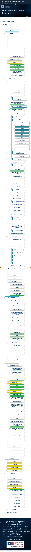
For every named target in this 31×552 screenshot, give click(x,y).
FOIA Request (17, 497)
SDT (22, 146)
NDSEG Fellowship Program (17, 411)
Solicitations (17, 352)
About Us (12, 33)
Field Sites (14, 236)
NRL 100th (17, 68)
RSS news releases (12, 512)
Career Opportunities (14, 365)
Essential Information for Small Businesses (17, 332)
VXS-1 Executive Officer (20, 252)
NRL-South (17, 243)
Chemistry (17, 95)
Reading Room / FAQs (17, 494)
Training (17, 449)
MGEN (22, 128)
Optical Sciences (17, 183)
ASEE (17, 388)
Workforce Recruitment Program (17, 436)
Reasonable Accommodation (17, 56)
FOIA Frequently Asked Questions (17, 491)
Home (5, 24)
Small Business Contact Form (17, 339)
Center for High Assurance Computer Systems (19, 153)
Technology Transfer (14, 300)
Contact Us (12, 473)
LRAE (17, 335)
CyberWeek (14, 464)
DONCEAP (17, 452)
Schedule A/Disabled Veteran (17, 379)
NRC (17, 385)
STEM (12, 458)
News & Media (12, 268)
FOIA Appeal (17, 506)
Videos (14, 278)
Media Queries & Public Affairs (14, 477)
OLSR (22, 137)
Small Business (14, 328)
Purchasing (17, 349)
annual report (17, 290)
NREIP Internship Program (17, 414)
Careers (12, 362)
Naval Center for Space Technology (17, 173)
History (14, 62)
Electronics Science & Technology (17, 110)
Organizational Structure (14, 39)
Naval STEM (14, 470)
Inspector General (14, 43)
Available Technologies (17, 325)
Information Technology (17, 113)
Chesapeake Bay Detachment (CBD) (17, 240)
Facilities (15, 222)
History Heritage (19, 116)
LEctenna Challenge (14, 467)
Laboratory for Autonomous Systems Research (17, 226)
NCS (20, 119)
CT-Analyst (19, 106)
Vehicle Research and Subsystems (19, 218)
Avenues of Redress (17, 49)
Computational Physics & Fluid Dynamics (17, 103)
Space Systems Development (17, 211)
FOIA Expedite (17, 503)
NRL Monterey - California (17, 265)
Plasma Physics (17, 186)
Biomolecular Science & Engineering (17, 91)
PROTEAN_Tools (22, 143)
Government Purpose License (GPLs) (17, 321)
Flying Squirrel (22, 156)
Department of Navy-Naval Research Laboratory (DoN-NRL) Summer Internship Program (17, 406)
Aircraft (19, 259)
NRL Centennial (17, 65)
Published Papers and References (19, 99)
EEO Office (14, 46)
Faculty (14, 443)
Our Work (12, 78)
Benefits (14, 446)
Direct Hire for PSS (17, 394)
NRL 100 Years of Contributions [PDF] (17, 72)
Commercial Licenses (17, 317)
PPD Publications (19, 189)
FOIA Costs (17, 500)
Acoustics (17, 84)
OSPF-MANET (22, 140)
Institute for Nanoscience (17, 233)
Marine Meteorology (17, 162)
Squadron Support (19, 262)
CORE (22, 122)
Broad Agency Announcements (17, 346)
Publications (14, 281)
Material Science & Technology (17, 169)
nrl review (17, 287)
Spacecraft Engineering (17, 204)
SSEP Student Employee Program (17, 429)
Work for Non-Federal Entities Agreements (17, 309)
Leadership (14, 36)
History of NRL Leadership (17, 75)
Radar (17, 195)
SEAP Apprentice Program (17, 421)
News (14, 272)
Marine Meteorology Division (20, 165)
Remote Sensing (17, 198)
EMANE (22, 125)
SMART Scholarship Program (17, 425)
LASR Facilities (19, 230)
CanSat (14, 461)
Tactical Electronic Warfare (17, 214)
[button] (15, 3)
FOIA (14, 487)
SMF (22, 149)
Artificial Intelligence (17, 87)
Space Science (17, 207)
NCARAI (19, 159)
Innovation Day (14, 359)
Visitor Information (14, 484)
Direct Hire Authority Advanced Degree (17, 369)
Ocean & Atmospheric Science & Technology (17, 177)
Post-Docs (14, 382)
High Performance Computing (17, 294)
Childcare (17, 455)
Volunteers (17, 432)
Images (14, 275)
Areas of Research (14, 81)
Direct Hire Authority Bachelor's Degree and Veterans (17, 374)
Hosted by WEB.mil (15, 539)
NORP (22, 134)
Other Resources (14, 355)
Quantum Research (17, 192)
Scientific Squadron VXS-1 (17, 246)
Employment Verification (14, 481)
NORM (22, 131)
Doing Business (12, 297)
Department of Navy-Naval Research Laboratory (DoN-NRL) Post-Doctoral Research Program (17, 399)
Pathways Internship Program (17, 418)
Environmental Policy (14, 59)
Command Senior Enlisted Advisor (19, 256)
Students (14, 391)
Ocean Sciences (17, 180)
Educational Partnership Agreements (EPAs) (17, 304)
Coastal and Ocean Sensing (20, 201)
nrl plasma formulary (17, 284)
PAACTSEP (17, 440)
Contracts (14, 342)
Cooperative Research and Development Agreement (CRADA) (17, 313)
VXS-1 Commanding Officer (19, 249)
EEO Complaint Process (17, 52)
